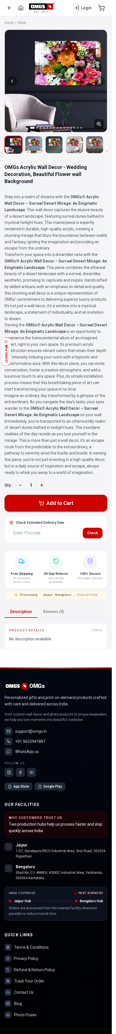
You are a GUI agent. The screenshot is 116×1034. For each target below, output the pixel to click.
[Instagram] (9, 772)
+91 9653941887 (30, 741)
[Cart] (101, 8)
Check (92, 533)
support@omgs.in (31, 731)
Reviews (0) (53, 611)
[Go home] (21, 8)
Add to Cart (59, 503)
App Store (21, 786)
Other (21, 23)
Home (9, 23)
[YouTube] (31, 772)
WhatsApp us (27, 751)
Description (21, 611)
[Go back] (10, 8)
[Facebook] (20, 772)
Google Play (52, 786)
